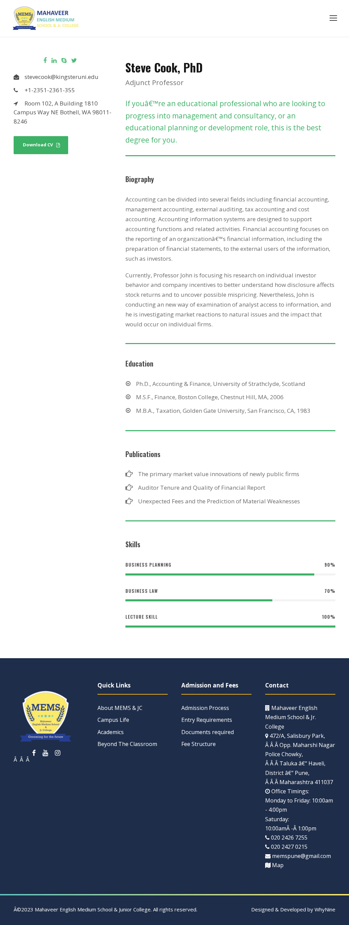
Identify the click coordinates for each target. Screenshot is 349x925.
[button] (333, 18)
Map (278, 865)
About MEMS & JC (119, 708)
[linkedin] (54, 60)
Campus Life (113, 720)
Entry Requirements (206, 720)
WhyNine (325, 909)
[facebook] (45, 60)
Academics (110, 732)
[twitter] (74, 60)
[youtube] (45, 752)
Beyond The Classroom (127, 744)
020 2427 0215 (289, 846)
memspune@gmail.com (301, 856)
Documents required (207, 732)
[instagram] (57, 752)
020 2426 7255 (289, 837)
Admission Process (205, 708)
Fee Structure (198, 744)
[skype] (63, 60)
